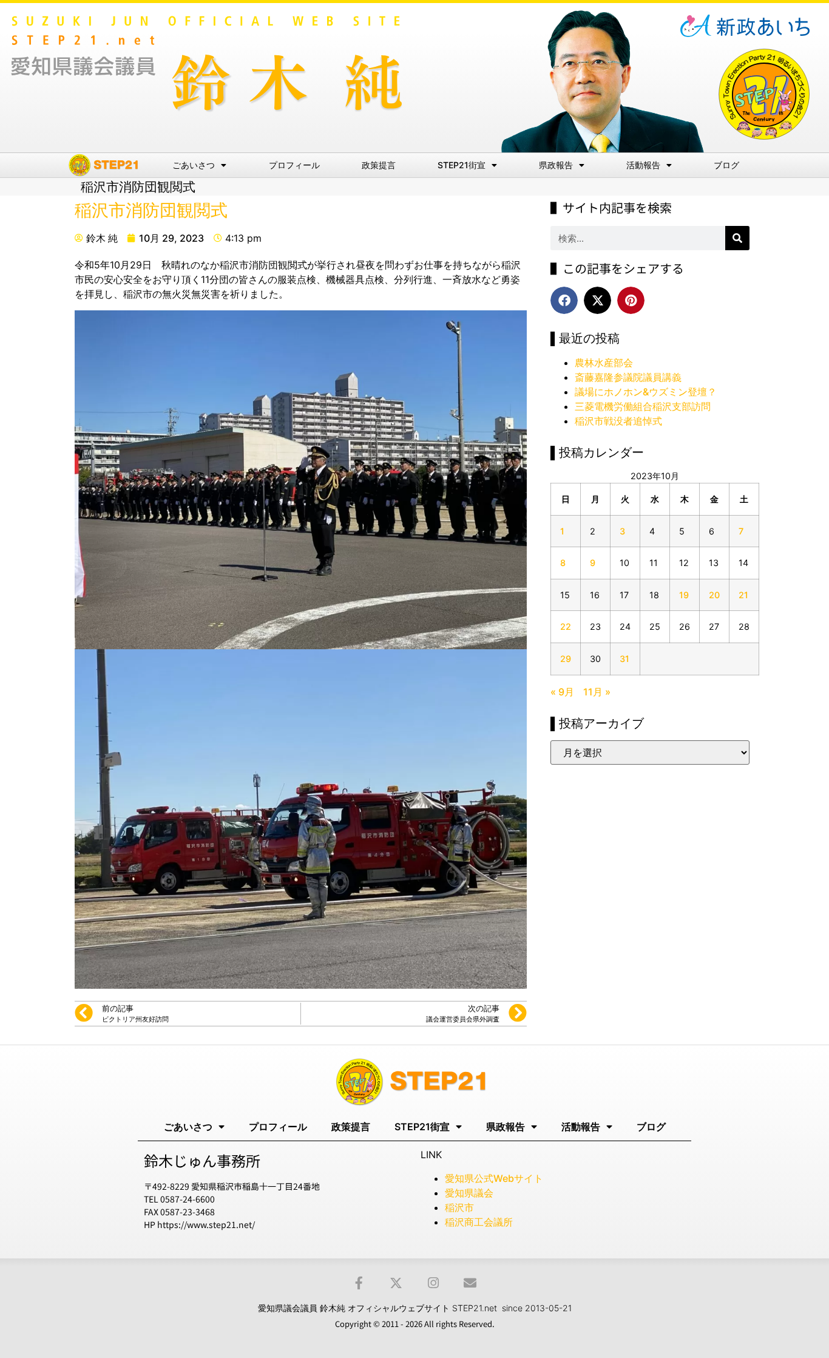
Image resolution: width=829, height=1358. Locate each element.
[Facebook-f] (359, 1283)
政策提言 (379, 165)
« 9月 (562, 692)
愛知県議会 (469, 1193)
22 (565, 626)
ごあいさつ (193, 165)
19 (684, 595)
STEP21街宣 (462, 165)
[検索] (737, 238)
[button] (564, 300)
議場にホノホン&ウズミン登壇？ (646, 392)
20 (714, 595)
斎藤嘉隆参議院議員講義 (628, 377)
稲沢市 (459, 1207)
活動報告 (643, 165)
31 (624, 658)
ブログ (726, 165)
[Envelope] (470, 1283)
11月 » (597, 692)
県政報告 (556, 165)
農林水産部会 (604, 363)
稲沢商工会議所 (479, 1222)
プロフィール (294, 165)
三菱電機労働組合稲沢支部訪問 (643, 406)
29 (565, 658)
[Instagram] (433, 1283)
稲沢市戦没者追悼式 (618, 421)
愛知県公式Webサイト (494, 1178)
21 (743, 595)
